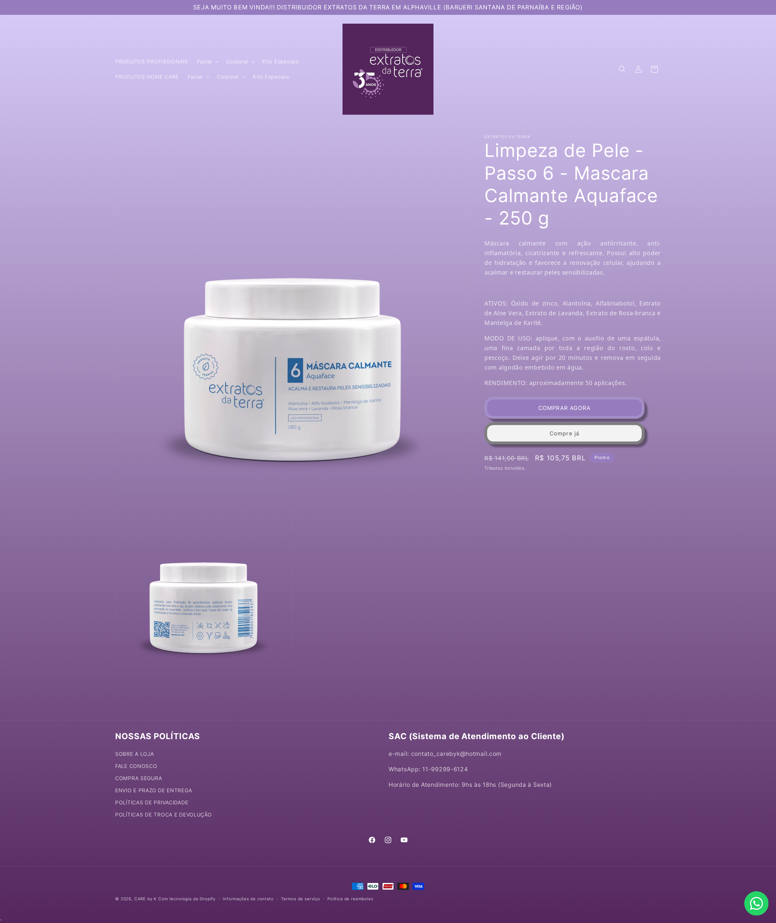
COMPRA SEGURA (138, 778)
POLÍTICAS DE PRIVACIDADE (151, 803)
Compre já (565, 433)
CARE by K (145, 898)
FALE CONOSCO (136, 766)
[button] (207, 61)
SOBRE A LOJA (134, 754)
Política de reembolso (350, 898)
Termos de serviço (300, 898)
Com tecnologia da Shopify (187, 898)
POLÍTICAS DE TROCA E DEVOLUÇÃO (163, 815)
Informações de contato (248, 898)
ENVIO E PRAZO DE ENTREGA (153, 790)
